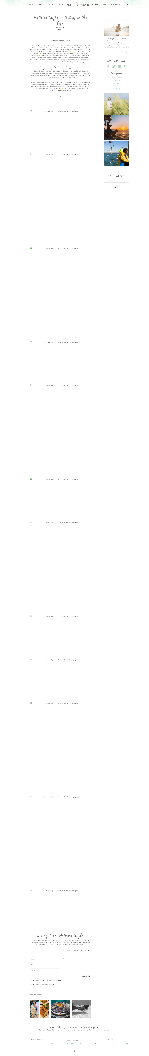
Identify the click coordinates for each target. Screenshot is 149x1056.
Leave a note (66, 950)
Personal (60, 34)
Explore (41, 4)
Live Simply (117, 88)
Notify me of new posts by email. (43, 984)
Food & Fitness (117, 86)
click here (62, 940)
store (126, 4)
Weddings (52, 4)
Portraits (95, 4)
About (31, 4)
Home (22, 4)
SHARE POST (87, 950)
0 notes (76, 950)
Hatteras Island (60, 31)
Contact (104, 4)
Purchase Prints (116, 4)
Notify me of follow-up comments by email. (47, 980)
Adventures (60, 29)
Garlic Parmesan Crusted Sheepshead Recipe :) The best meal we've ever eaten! (39, 1003)
